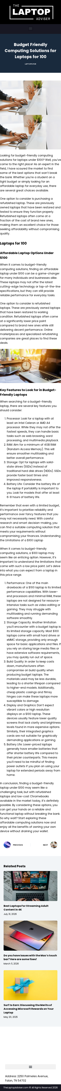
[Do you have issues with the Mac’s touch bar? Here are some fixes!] (30, 936)
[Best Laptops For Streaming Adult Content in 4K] (30, 886)
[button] (30, 28)
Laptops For (30, 64)
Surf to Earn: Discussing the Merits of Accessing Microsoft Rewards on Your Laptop (29, 1008)
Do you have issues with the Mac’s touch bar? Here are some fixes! (30, 957)
